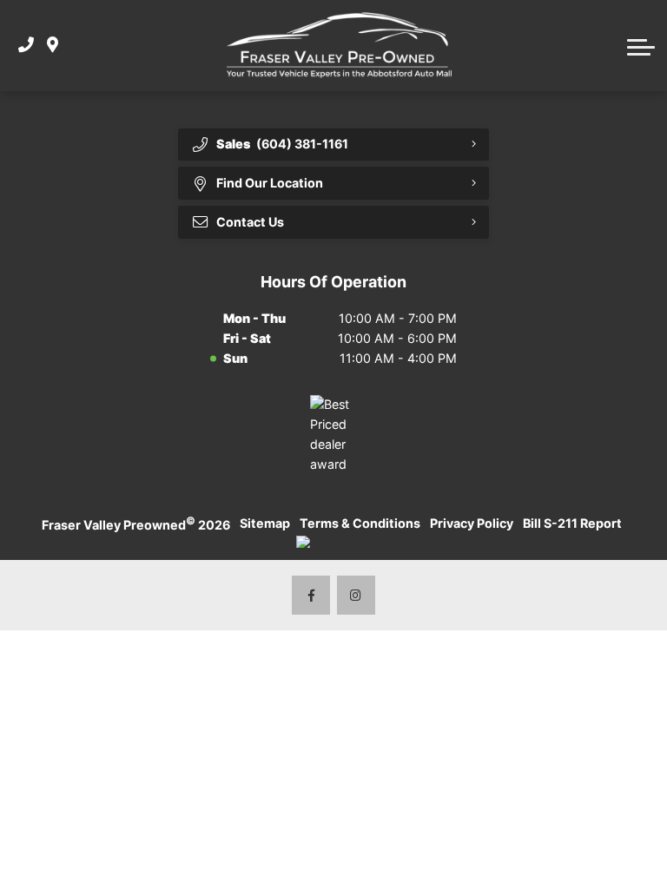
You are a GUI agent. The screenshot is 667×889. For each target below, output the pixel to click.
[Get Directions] (52, 45)
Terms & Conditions (360, 523)
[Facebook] (311, 595)
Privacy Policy (471, 523)
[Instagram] (356, 595)
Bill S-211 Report (572, 523)
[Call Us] (26, 45)
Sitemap (265, 523)
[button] (641, 45)
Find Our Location (269, 182)
